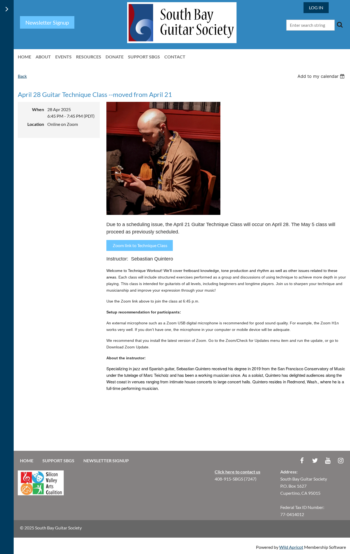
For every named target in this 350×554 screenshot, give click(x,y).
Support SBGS (58, 460)
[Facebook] (302, 460)
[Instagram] (340, 460)
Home (26, 460)
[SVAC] (41, 493)
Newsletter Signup (106, 460)
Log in (316, 7)
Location (35, 124)
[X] (315, 460)
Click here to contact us (237, 471)
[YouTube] (328, 460)
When (38, 109)
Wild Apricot (291, 547)
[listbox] (322, 76)
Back (22, 76)
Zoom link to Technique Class (139, 245)
